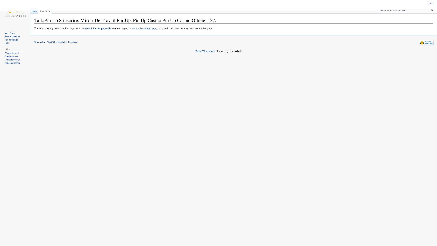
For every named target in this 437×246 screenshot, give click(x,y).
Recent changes (12, 36)
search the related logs (144, 28)
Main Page (10, 33)
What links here (12, 53)
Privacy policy (39, 42)
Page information (12, 63)
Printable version (12, 60)
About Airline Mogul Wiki (56, 42)
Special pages (11, 56)
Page (34, 11)
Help (7, 43)
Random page (11, 40)
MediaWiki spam (205, 51)
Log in (431, 3)
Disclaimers (73, 42)
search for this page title (98, 28)
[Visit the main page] (15, 13)
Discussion (44, 11)
